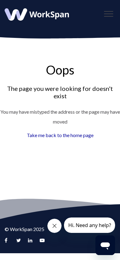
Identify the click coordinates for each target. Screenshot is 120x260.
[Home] (37, 14)
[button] (108, 14)
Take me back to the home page (60, 135)
